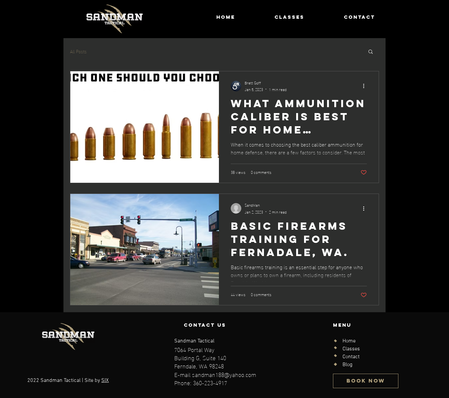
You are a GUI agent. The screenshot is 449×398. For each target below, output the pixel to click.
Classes (351, 349)
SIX (105, 380)
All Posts (78, 51)
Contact (351, 357)
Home (349, 341)
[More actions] (366, 86)
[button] (370, 52)
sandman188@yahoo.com (224, 374)
